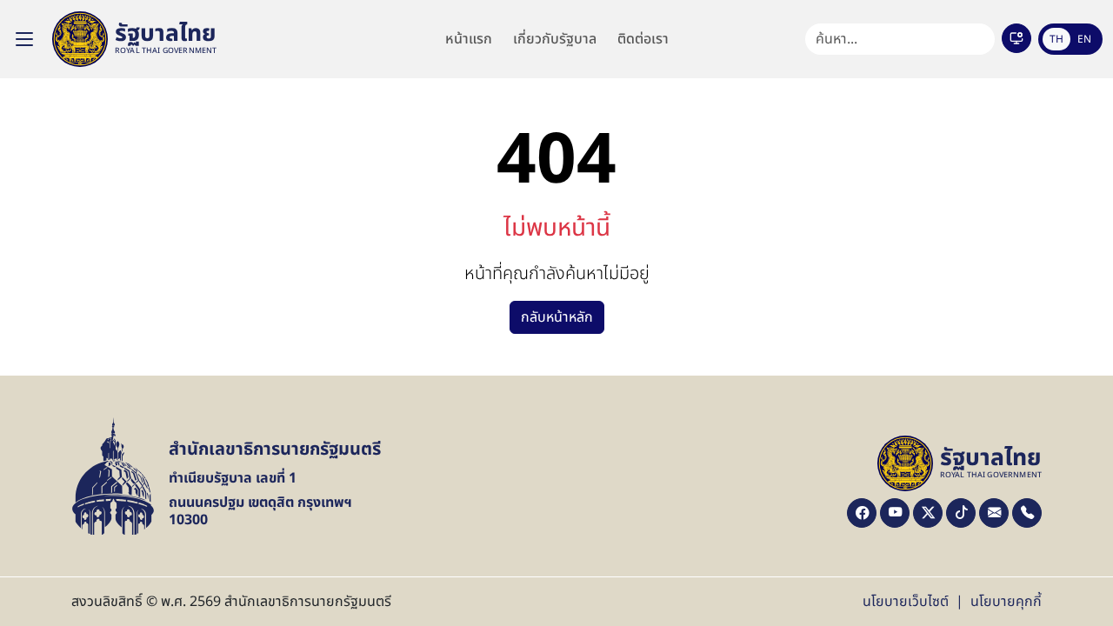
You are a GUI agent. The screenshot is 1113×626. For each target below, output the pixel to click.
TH (1056, 39)
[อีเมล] (994, 513)
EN (1084, 39)
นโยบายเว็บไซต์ (906, 601)
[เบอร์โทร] (1027, 513)
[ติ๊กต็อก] (961, 513)
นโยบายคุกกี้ (1006, 601)
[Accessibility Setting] (1016, 38)
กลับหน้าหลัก (557, 317)
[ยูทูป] (895, 513)
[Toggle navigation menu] (24, 39)
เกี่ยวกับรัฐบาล (554, 39)
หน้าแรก (468, 39)
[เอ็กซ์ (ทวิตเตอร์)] (928, 513)
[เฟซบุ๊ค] (861, 513)
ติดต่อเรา (643, 39)
